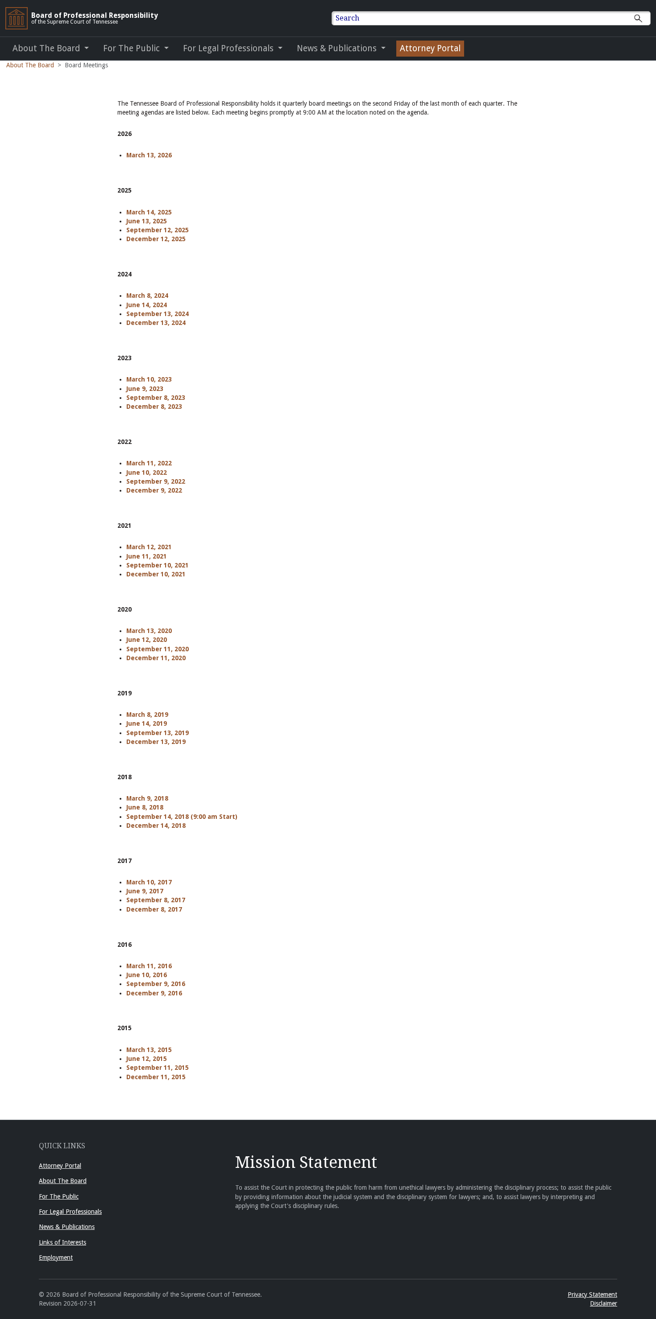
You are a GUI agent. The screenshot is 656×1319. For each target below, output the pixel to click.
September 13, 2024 (157, 313)
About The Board (30, 65)
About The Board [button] (47, 48)
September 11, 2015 (157, 1067)
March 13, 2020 (149, 630)
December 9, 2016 (154, 993)
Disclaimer (603, 1303)
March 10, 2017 (149, 882)
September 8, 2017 (155, 900)
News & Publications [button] (338, 48)
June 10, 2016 (146, 974)
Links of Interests (62, 1242)
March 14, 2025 (149, 212)
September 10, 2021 (157, 565)
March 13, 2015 (149, 1049)
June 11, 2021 (146, 556)
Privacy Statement (592, 1294)
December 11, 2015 (156, 1077)
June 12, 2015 (146, 1058)
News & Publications (67, 1226)
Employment (56, 1257)
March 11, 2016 (149, 966)
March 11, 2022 (149, 463)
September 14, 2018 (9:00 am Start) (181, 816)
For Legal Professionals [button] (229, 48)
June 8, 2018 (144, 807)
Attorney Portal (430, 48)
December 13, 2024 (156, 322)
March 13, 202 (147, 155)
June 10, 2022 (146, 472)
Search (347, 18)
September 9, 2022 (155, 481)
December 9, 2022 (154, 490)
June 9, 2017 (144, 891)
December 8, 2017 (154, 909)
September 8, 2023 (155, 397)
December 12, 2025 (156, 238)
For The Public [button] (132, 48)
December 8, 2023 (154, 406)
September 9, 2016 (155, 983)
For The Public (59, 1196)
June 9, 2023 (144, 388)
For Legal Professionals (70, 1211)
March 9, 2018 (147, 798)
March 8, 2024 (147, 295)
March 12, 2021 (149, 547)
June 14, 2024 (146, 304)
